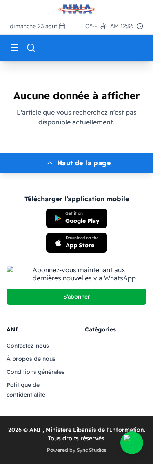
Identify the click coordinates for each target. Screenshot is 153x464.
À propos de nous (31, 358)
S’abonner (76, 296)
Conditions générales (35, 371)
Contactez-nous (28, 345)
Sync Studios (91, 450)
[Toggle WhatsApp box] (131, 442)
